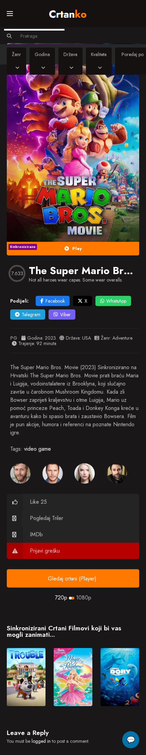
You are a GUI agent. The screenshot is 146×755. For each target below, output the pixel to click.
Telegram (31, 314)
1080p (83, 597)
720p (61, 597)
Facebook (55, 301)
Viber (65, 314)
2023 (50, 338)
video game (37, 449)
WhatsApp (116, 301)
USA (86, 338)
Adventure (122, 338)
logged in (41, 741)
